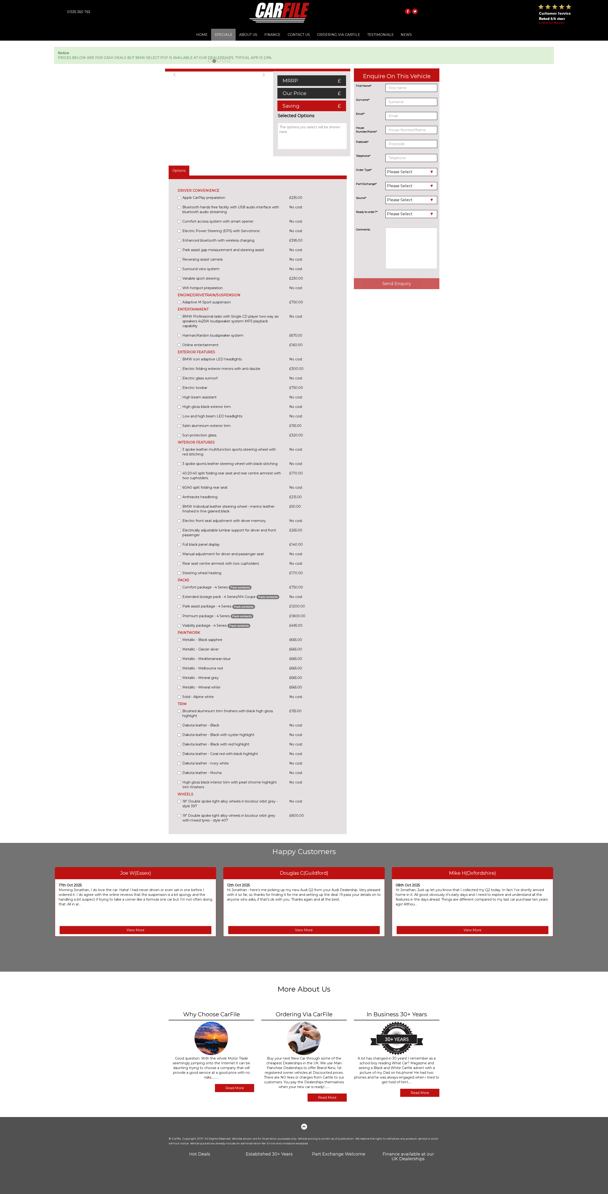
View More (135, 930)
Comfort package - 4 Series (216, 587)
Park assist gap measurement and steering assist (223, 250)
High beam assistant (199, 397)
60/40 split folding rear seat (205, 487)
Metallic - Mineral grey (200, 678)
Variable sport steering (200, 278)
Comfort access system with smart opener (217, 221)
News (406, 35)
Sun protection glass (199, 435)
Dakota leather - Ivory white (205, 763)
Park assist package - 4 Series (217, 606)
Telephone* (363, 156)
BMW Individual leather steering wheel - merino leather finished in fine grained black (228, 508)
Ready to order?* (367, 212)
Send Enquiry (396, 283)
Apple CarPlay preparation (203, 198)
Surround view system (200, 269)
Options (178, 170)
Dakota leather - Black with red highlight (215, 744)
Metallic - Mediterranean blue (206, 659)
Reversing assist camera (202, 259)
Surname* (363, 99)
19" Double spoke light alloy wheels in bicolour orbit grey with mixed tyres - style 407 (228, 817)
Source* (361, 198)
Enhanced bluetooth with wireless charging (218, 240)
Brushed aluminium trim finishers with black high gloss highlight (227, 713)
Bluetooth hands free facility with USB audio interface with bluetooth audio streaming (230, 209)
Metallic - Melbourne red (202, 668)
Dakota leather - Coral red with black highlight (220, 754)
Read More (234, 1088)
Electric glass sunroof (200, 378)
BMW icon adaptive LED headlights (212, 359)
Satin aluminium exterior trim (206, 426)
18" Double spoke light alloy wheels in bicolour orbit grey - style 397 (230, 803)
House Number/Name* (366, 129)
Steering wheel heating (201, 573)
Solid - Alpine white (198, 697)
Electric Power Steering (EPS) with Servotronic (221, 231)
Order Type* (364, 170)
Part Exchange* (366, 184)
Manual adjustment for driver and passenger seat (223, 554)
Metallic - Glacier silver (200, 649)
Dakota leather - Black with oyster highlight (218, 735)
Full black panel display (201, 544)
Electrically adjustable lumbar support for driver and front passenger (229, 532)
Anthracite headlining (200, 497)
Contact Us (299, 35)
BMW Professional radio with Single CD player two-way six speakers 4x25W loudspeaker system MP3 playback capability (230, 321)
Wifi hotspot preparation (202, 288)
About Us (248, 35)
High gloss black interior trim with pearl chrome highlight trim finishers (229, 784)
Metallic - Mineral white (201, 687)
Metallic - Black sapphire (202, 640)
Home (202, 35)
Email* (360, 113)
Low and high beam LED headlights (212, 416)
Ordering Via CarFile (338, 35)
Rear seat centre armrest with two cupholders (220, 563)
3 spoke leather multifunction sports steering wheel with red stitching (229, 451)
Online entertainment (200, 345)
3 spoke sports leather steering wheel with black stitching (230, 464)
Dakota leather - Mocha (202, 773)
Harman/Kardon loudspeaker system (212, 335)
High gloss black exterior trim (206, 407)
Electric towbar (194, 388)
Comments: (363, 229)
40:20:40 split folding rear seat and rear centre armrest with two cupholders (231, 475)
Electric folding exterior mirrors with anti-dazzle (221, 369)
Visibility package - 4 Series (215, 625)
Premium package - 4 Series (217, 616)
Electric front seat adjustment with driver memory (224, 521)
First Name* (363, 85)
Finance (272, 35)
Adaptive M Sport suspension (206, 302)
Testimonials (380, 35)
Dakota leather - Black (200, 725)
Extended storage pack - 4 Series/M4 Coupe (230, 597)
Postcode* (362, 141)
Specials (223, 35)
